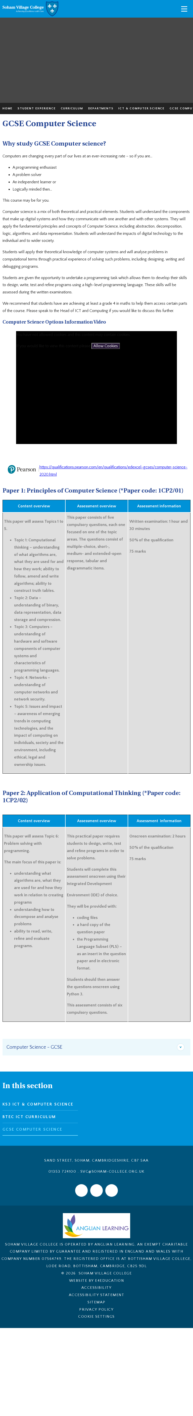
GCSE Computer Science (32, 1129)
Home (8, 108)
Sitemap (96, 1302)
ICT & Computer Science (141, 108)
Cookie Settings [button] (96, 1316)
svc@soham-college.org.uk (112, 1171)
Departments (101, 108)
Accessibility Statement (96, 1295)
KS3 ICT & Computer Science (38, 1104)
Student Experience (37, 108)
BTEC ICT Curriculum (29, 1117)
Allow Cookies (105, 346)
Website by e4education (96, 1280)
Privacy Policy (96, 1309)
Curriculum (72, 108)
